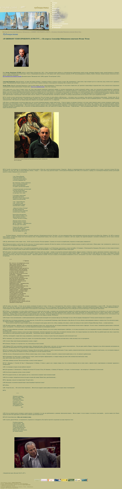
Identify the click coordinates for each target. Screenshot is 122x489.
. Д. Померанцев (56, 27)
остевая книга (55, 16)
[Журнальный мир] (51, 480)
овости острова (56, 20)
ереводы (54, 10)
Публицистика (26, 31)
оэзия (53, 4)
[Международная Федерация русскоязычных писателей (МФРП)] (78, 480)
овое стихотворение (57, 21)
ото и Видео (55, 14)
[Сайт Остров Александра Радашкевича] (13, 9)
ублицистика (55, 8)
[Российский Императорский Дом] (64, 480)
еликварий (54, 18)
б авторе (54, 2)
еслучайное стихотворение (59, 23)
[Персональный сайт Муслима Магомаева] (58, 480)
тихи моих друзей (56, 25)
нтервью (54, 12)
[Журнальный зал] (44, 480)
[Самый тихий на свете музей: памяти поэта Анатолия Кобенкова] (71, 480)
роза (52, 6)
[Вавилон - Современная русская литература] (37, 480)
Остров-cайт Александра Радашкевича (12, 31)
